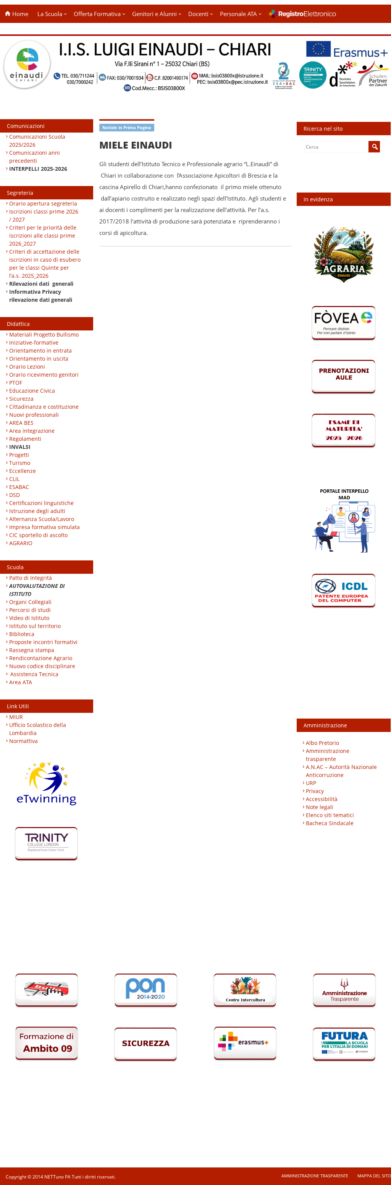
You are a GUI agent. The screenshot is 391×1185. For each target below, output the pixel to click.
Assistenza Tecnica (34, 674)
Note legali (319, 807)
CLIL (14, 478)
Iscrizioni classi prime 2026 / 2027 (43, 215)
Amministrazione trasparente (327, 754)
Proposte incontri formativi (43, 642)
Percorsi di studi (30, 610)
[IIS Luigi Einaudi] (195, 88)
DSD (14, 495)
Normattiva (23, 741)
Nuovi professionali (34, 414)
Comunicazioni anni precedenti (34, 156)
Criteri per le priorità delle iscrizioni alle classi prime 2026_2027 (42, 235)
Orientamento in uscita (38, 358)
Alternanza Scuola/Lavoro (41, 519)
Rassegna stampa (31, 650)
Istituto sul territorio (35, 626)
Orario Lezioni (27, 366)
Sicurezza (21, 398)
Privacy (315, 791)
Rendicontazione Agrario (40, 658)
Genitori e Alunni (154, 14)
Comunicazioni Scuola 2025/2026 (37, 140)
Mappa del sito (374, 1176)
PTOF (15, 382)
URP (311, 783)
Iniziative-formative (33, 342)
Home (19, 14)
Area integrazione (32, 430)
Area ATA (20, 682)
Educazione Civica (33, 390)
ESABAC (19, 487)
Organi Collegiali (30, 601)
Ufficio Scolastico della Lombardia (37, 729)
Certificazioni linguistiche (41, 503)
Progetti (19, 454)
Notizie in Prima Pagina (126, 127)
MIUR (16, 716)
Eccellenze (22, 470)
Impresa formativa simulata (44, 527)
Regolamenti (25, 438)
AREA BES (21, 422)
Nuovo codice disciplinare (42, 666)
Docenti (198, 14)
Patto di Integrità (30, 577)
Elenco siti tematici (330, 815)
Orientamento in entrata (40, 350)
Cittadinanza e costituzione (44, 406)
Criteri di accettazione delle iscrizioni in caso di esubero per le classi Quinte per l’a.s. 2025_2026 (45, 263)
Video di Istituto (29, 618)
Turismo (19, 462)
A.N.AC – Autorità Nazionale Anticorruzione (341, 771)
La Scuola (49, 14)
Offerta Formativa (97, 14)
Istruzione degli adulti (37, 511)
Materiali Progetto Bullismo (44, 334)
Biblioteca (21, 634)
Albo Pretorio (322, 742)
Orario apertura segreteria (43, 203)
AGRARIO (20, 543)
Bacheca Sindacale (330, 823)
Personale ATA (238, 14)
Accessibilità (322, 799)
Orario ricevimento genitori (44, 374)
